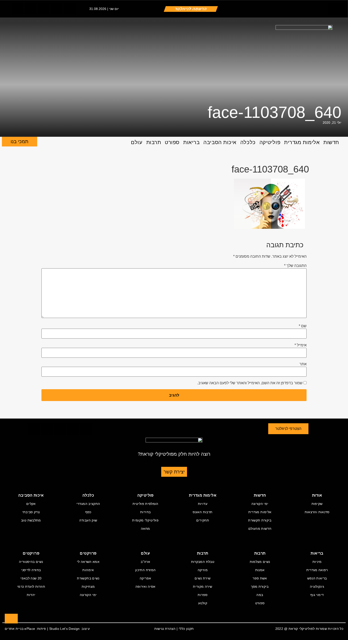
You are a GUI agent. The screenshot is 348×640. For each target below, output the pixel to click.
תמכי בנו (19, 141)
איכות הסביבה (219, 142)
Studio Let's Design (64, 629)
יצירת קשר (174, 471)
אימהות (88, 570)
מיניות (317, 562)
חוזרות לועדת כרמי (31, 586)
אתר (303, 364)
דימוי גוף (317, 595)
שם (303, 326)
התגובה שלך (295, 266)
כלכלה (248, 142)
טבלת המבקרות (202, 562)
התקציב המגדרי (88, 504)
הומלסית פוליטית (145, 504)
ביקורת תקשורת (260, 520)
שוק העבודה (88, 520)
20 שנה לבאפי (30, 578)
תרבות (153, 142)
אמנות (260, 570)
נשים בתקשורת (88, 578)
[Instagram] (43, 8)
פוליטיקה (269, 142)
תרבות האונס (202, 512)
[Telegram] (56, 8)
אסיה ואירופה (145, 586)
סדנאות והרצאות (317, 512)
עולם (136, 142)
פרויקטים (88, 553)
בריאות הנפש (317, 578)
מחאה (145, 528)
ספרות (202, 595)
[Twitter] (30, 8)
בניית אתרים (14, 629)
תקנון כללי (186, 629)
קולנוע (202, 603)
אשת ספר (260, 578)
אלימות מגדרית (302, 142)
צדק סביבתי (31, 512)
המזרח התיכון (145, 570)
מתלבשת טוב (31, 520)
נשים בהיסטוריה (31, 562)
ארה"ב (145, 562)
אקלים (31, 504)
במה (259, 595)
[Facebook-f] (17, 8)
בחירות (145, 512)
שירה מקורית (202, 586)
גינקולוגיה (317, 586)
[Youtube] (70, 8)
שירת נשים (202, 578)
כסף (88, 512)
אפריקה (145, 578)
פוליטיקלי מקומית (145, 520)
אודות (317, 495)
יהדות (31, 595)
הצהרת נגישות (165, 629)
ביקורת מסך (260, 586)
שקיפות (317, 504)
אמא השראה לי (88, 562)
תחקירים (202, 520)
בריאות (191, 142)
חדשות (331, 142)
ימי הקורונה (259, 504)
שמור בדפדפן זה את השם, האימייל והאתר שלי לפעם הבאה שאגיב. (250, 383)
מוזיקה (203, 570)
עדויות (202, 504)
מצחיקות (88, 586)
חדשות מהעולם (259, 528)
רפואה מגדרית (317, 570)
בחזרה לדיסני (31, 570)
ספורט (172, 142)
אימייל (300, 345)
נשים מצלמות (260, 562)
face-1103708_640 (274, 112)
